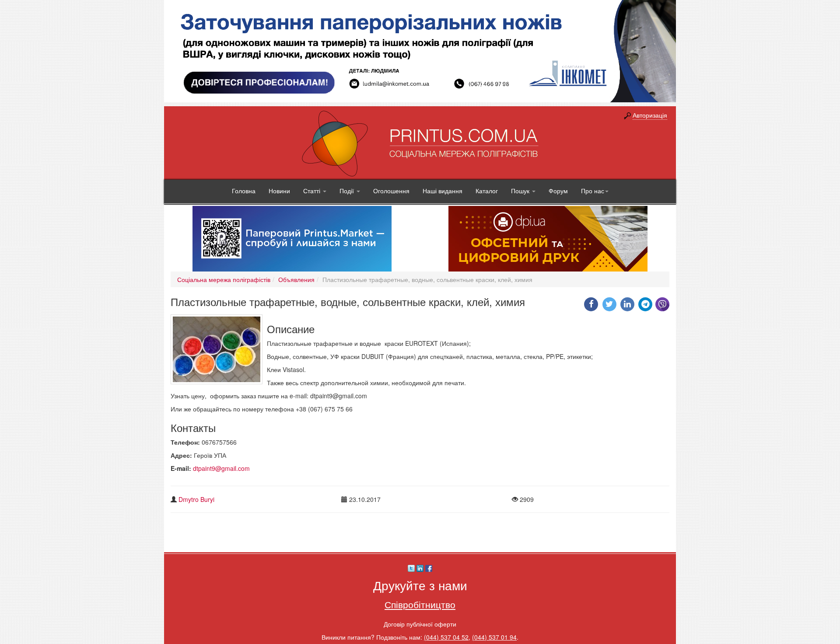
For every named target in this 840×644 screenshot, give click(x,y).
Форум (558, 190)
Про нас (592, 190)
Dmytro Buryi (196, 499)
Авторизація (650, 115)
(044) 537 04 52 (446, 637)
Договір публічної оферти (420, 624)
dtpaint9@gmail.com (221, 468)
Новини (279, 190)
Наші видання (442, 190)
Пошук (521, 190)
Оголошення (391, 190)
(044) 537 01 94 (494, 637)
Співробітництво (420, 604)
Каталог (487, 190)
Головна (244, 190)
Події (348, 190)
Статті (312, 190)
